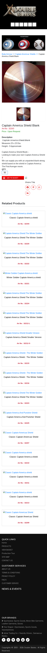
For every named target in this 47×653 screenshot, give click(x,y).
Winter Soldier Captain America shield (24, 277)
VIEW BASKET (7, 550)
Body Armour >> (8, 54)
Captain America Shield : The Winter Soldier (23, 357)
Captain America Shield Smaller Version (23, 337)
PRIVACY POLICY (8, 576)
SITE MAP (6, 557)
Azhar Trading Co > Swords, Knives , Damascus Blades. (22, 634)
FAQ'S (4, 580)
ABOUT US (6, 569)
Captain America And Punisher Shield (23, 417)
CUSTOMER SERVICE (10, 583)
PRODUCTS (6, 546)
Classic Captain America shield (24, 218)
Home (4, 543)
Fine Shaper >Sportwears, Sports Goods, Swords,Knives (19, 628)
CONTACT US (7, 560)
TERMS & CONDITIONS (11, 573)
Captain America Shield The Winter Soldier (23, 237)
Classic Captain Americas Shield (23, 437)
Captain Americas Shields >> (27, 54)
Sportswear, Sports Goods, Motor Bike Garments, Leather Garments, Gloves (23, 622)
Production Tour (8, 553)
